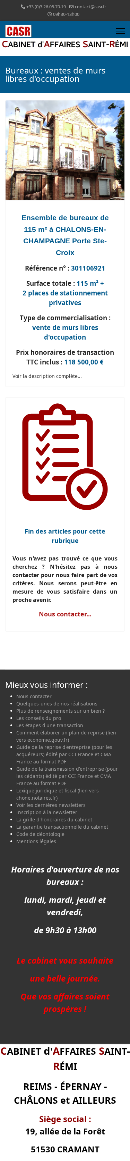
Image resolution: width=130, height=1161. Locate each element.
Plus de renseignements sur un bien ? (60, 711)
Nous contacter (34, 696)
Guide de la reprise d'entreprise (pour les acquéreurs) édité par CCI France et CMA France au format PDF (64, 754)
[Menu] (120, 31)
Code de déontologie (40, 834)
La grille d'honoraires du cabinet (54, 819)
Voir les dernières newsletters (51, 805)
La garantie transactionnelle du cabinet (62, 826)
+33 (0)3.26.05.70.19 (46, 7)
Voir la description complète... (47, 376)
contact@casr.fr (90, 7)
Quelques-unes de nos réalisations (56, 703)
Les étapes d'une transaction (49, 725)
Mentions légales (36, 841)
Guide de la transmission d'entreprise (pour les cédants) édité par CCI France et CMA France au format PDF (67, 776)
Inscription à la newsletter (46, 812)
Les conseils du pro (38, 718)
